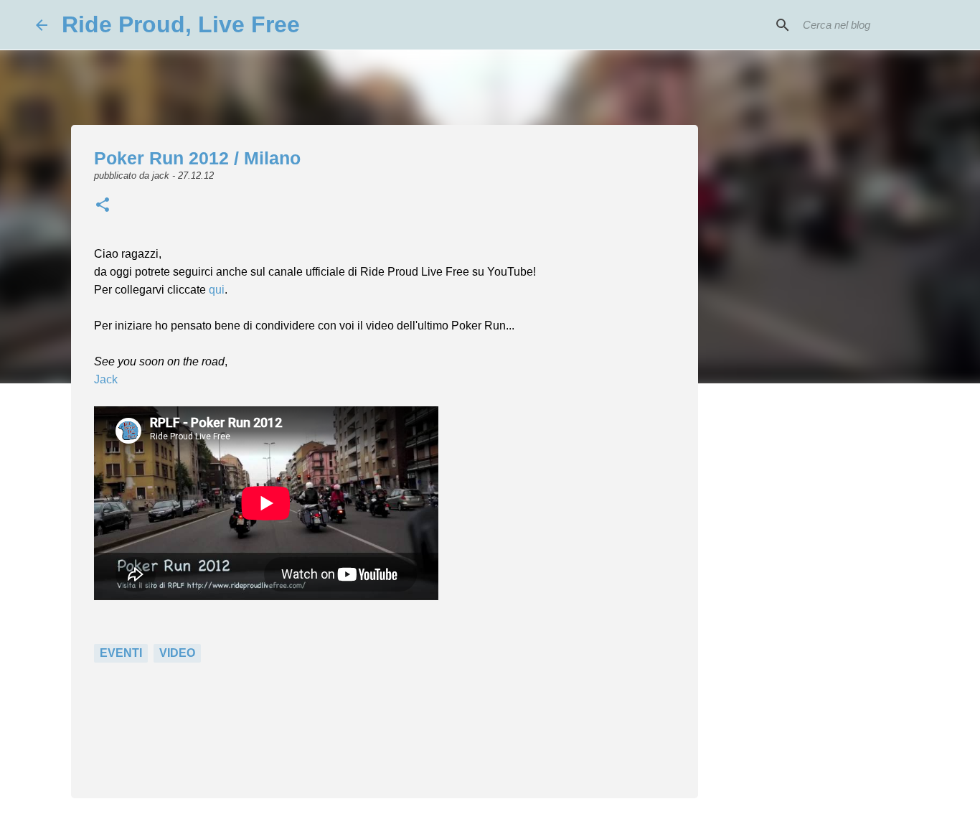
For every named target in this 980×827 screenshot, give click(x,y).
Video (177, 653)
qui (217, 290)
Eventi (121, 653)
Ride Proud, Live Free (181, 24)
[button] (102, 206)
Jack (106, 379)
